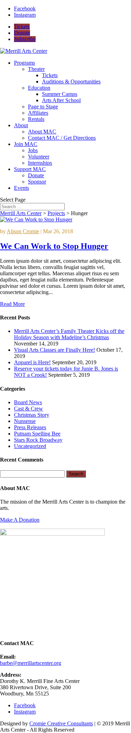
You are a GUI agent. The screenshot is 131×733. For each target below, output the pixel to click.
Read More (12, 304)
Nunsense (25, 421)
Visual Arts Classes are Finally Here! (54, 350)
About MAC (42, 132)
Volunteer (38, 157)
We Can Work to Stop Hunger (54, 246)
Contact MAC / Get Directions (62, 138)
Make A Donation (19, 520)
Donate (22, 33)
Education (39, 88)
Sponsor (37, 182)
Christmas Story (31, 415)
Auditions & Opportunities (71, 81)
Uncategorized (30, 446)
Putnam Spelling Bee (37, 434)
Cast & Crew (28, 409)
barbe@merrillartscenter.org (30, 663)
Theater (36, 69)
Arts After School (61, 100)
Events (21, 188)
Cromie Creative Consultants (61, 723)
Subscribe (25, 39)
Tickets (22, 27)
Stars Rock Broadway (38, 440)
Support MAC (30, 169)
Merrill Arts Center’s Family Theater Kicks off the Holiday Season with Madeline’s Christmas (69, 334)
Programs (24, 63)
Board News (28, 402)
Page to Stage (43, 106)
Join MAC (25, 144)
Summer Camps (59, 94)
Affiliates (38, 113)
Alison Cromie (23, 231)
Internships (40, 163)
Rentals (36, 119)
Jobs (33, 150)
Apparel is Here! (32, 362)
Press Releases (30, 427)
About (21, 125)
